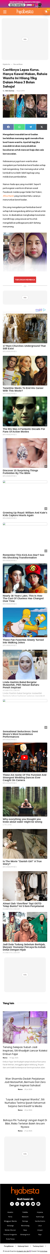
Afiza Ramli (8, 195)
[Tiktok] (28, 1204)
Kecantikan (18, 64)
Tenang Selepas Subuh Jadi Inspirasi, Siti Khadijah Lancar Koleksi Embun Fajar (25, 1050)
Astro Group (43, 1251)
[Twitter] (22, 1204)
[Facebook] (12, 1204)
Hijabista (6, 64)
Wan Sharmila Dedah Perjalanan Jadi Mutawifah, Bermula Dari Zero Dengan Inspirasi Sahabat (25, 1082)
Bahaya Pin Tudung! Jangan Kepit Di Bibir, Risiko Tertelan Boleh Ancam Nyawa (25, 1124)
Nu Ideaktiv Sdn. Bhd (23, 1251)
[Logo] (25, 11)
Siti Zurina (9, 91)
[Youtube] (33, 1204)
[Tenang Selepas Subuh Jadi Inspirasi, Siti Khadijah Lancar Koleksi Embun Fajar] (25, 1027)
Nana (5, 1058)
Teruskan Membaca (25, 280)
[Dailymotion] (38, 1204)
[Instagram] (17, 1204)
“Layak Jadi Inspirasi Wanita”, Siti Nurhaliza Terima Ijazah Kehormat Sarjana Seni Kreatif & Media (25, 1103)
